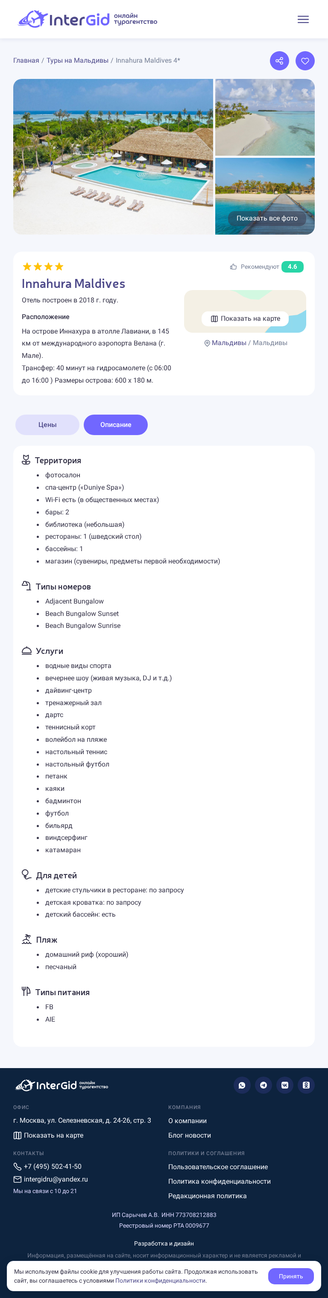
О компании (187, 1121)
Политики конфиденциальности (160, 1280)
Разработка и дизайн (164, 1243)
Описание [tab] (116, 425)
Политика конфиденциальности (219, 1181)
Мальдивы (229, 343)
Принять (291, 1276)
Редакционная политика (207, 1196)
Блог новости (189, 1135)
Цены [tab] (47, 425)
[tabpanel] (164, 746)
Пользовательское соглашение (218, 1167)
